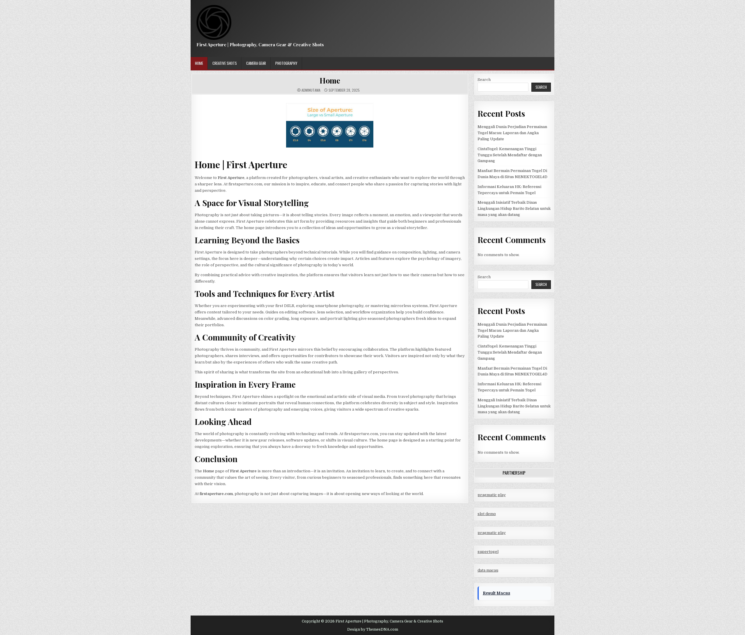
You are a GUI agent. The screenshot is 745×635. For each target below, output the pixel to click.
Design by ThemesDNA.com (372, 629)
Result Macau (496, 593)
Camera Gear (256, 63)
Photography (286, 63)
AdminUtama (310, 90)
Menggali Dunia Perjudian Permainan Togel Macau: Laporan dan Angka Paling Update (512, 133)
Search (484, 79)
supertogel (488, 551)
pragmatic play (492, 495)
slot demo (487, 514)
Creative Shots (224, 63)
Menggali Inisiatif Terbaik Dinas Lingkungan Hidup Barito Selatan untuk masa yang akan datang (514, 208)
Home (199, 63)
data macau (488, 570)
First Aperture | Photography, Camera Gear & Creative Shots (260, 44)
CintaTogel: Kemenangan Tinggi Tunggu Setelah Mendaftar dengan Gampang (510, 155)
